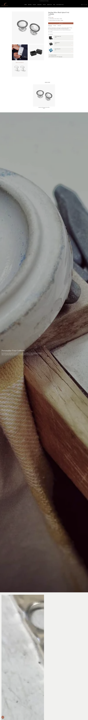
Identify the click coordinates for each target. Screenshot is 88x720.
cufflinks (27, 352)
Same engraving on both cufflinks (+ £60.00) (56, 18)
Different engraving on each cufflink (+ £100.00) (56, 20)
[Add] (72, 39)
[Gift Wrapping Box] (51, 44)
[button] (25, 4)
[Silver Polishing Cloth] (51, 50)
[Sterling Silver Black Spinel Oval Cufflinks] (44, 95)
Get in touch (60, 56)
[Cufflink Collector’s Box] (51, 37)
